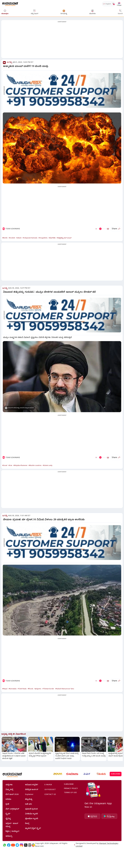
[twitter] (26, 845)
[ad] (63, 90)
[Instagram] (21, 845)
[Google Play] (109, 816)
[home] (10, 3)
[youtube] (13, 845)
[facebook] (9, 845)
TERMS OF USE (70, 793)
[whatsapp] (4, 845)
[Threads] (29, 845)
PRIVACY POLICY (71, 789)
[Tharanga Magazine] (58, 774)
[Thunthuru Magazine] (101, 774)
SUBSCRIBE (115, 774)
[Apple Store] (92, 816)
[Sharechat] (33, 845)
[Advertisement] (62, 40)
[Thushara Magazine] (87, 774)
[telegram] (17, 845)
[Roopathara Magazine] (72, 774)
